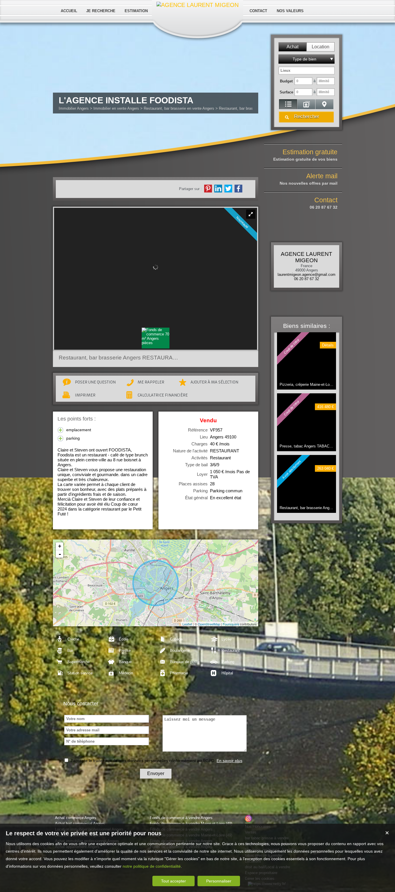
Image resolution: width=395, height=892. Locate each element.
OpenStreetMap (209, 624)
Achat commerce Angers (75, 818)
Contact (323, 203)
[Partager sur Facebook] (238, 188)
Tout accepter (173, 881)
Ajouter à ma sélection (214, 382)
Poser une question (95, 382)
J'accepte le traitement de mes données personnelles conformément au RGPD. (142, 760)
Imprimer (85, 395)
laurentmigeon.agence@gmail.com (306, 274)
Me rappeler (151, 382)
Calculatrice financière (163, 395)
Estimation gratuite (305, 154)
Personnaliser (218, 881)
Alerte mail (308, 179)
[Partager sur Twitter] (228, 188)
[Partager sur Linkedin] (218, 188)
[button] (292, 47)
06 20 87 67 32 (306, 279)
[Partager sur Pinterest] (208, 188)
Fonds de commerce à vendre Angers (181, 818)
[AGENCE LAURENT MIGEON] (197, 5)
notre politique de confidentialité (152, 866)
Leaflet (187, 624)
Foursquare (231, 624)
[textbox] (306, 70)
